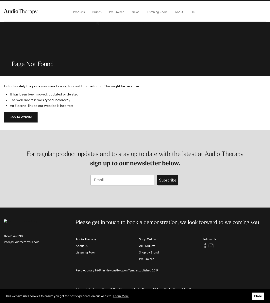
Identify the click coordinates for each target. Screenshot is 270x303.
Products (79, 12)
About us (82, 246)
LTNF (194, 12)
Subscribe (167, 180)
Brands (97, 12)
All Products (147, 246)
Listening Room (157, 12)
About (179, 12)
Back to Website (21, 117)
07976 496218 (13, 236)
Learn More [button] (121, 296)
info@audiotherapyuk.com (21, 242)
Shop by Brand (149, 252)
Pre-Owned (116, 12)
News (135, 12)
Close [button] (258, 296)
